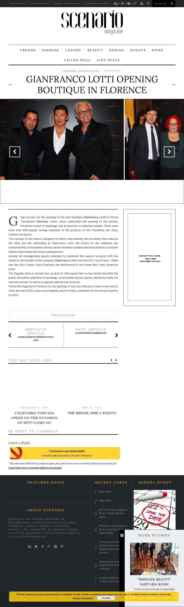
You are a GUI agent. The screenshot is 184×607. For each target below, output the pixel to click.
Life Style (108, 60)
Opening (70, 70)
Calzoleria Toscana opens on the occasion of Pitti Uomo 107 (34, 418)
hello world (105, 491)
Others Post (88, 70)
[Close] (121, 535)
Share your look (67, 3)
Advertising (39, 3)
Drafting (18, 3)
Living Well (77, 60)
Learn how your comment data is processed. (35, 467)
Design (116, 50)
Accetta (106, 598)
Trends (28, 50)
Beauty (95, 50)
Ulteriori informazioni (83, 598)
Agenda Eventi (97, 3)
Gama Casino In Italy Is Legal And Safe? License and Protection (113, 565)
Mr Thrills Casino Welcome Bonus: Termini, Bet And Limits (113, 513)
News (157, 50)
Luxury (73, 50)
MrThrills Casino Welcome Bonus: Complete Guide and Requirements (113, 529)
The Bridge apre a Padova (92, 413)
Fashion (50, 50)
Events (138, 50)
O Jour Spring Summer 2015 (91, 330)
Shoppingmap (123, 3)
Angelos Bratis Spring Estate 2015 (36, 334)
